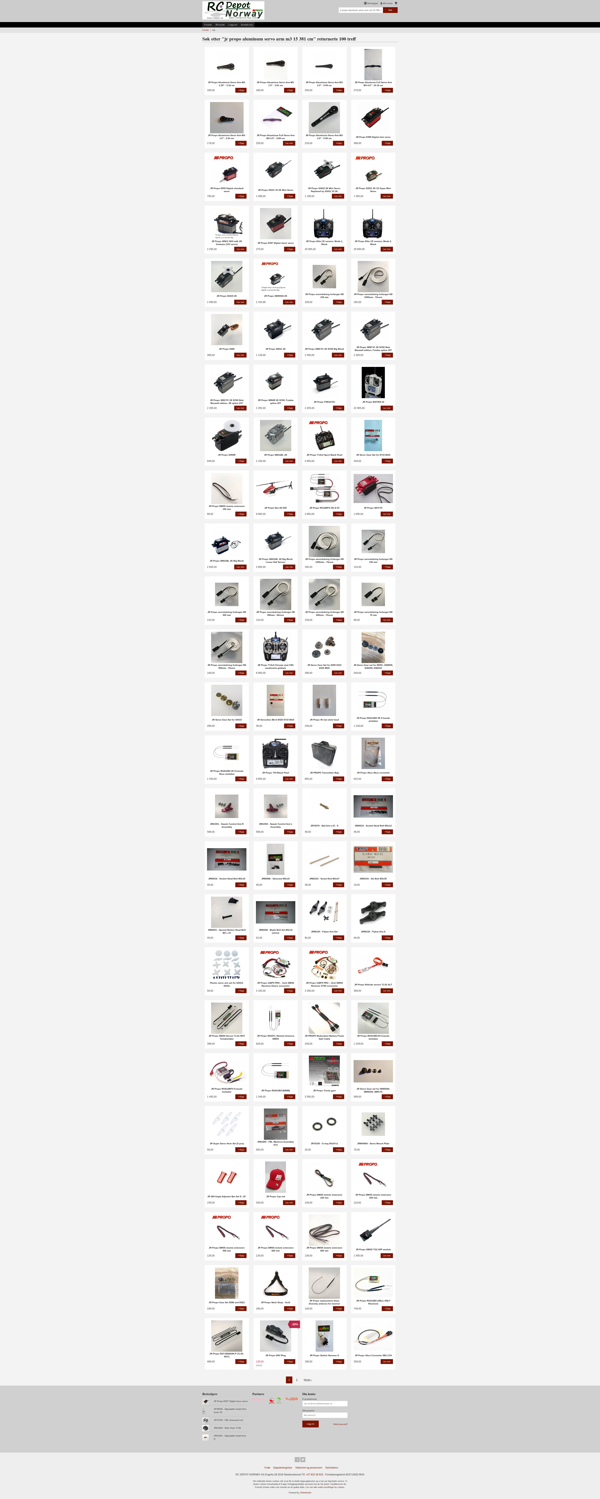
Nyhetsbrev (331, 1467)
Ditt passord (308, 1410)
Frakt (267, 1467)
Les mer (310, 1487)
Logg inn (233, 24)
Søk (390, 10)
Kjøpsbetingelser (282, 1467)
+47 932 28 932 (314, 1474)
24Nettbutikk (305, 1492)
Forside (208, 24)
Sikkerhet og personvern (308, 1467)
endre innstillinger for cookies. (331, 1487)
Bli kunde (220, 24)
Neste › (308, 1380)
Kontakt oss (247, 24)
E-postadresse (309, 1399)
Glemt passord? (340, 1424)
